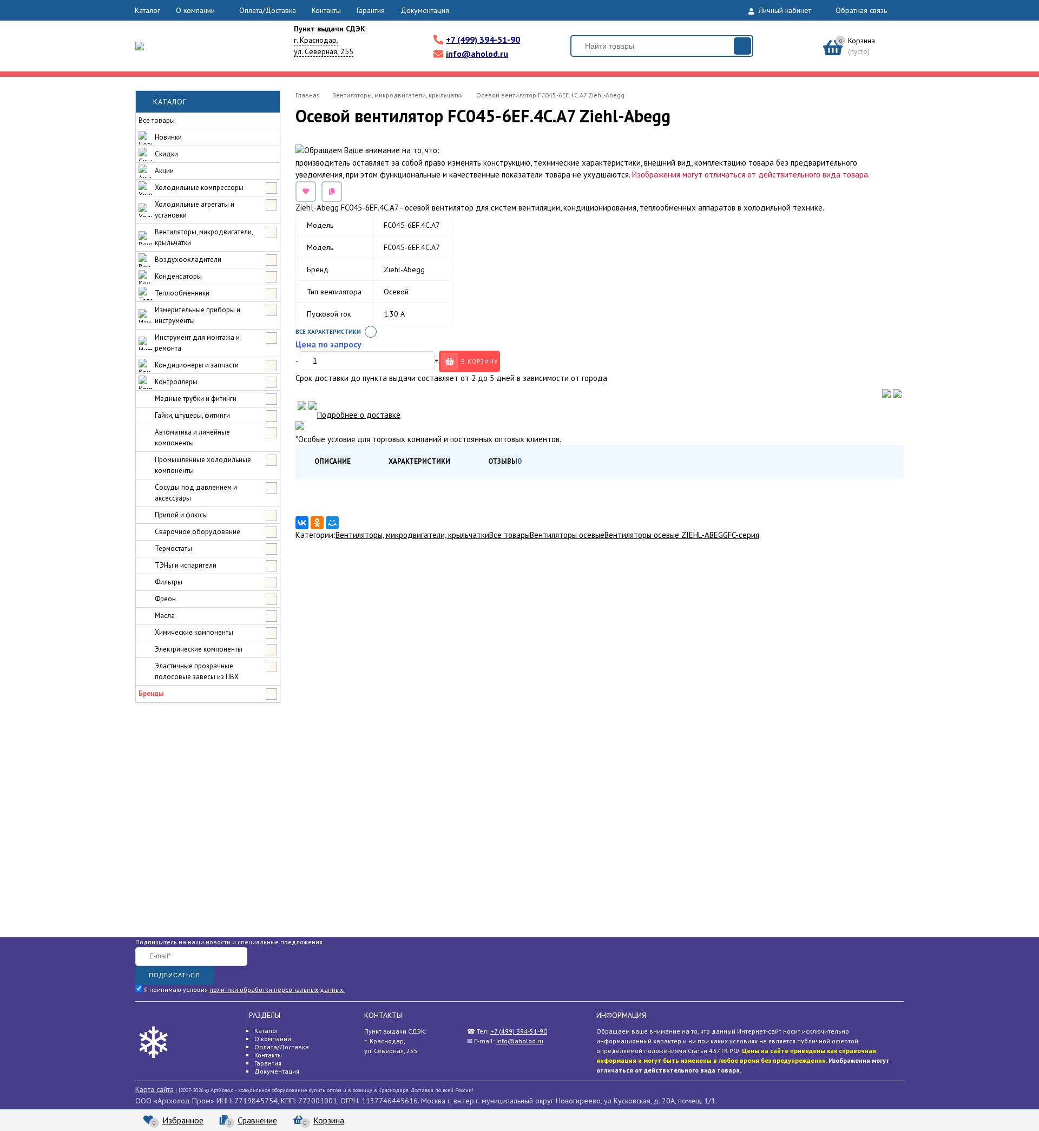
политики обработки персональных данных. (277, 989)
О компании (195, 10)
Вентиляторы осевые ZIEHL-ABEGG (666, 535)
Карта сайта (154, 1089)
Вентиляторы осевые (567, 535)
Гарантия (371, 10)
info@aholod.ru (477, 53)
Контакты (326, 10)
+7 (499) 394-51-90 (483, 39)
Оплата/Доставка (267, 10)
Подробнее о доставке (358, 415)
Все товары (509, 535)
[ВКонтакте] (301, 522)
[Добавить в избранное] (305, 191)
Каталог (147, 10)
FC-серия (743, 535)
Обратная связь (861, 10)
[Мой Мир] (332, 522)
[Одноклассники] (317, 522)
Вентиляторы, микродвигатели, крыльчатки (412, 535)
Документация (424, 10)
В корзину (479, 361)
